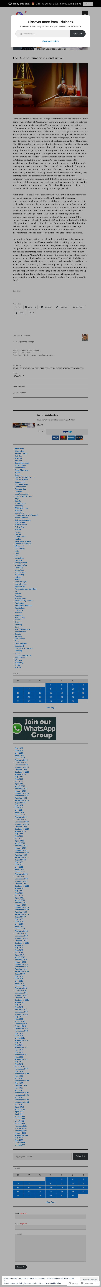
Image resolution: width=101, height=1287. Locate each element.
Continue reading (50, 41)
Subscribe (77, 33)
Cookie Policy (55, 1283)
